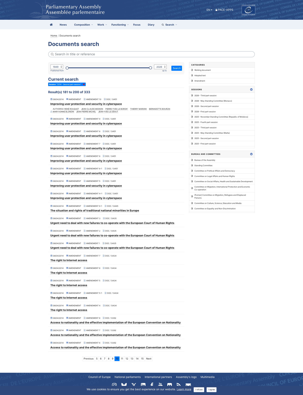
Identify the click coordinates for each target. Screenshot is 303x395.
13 (132, 358)
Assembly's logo (186, 377)
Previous (89, 358)
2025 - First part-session (205, 143)
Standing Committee (203, 165)
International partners (158, 377)
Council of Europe (99, 377)
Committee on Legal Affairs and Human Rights (214, 176)
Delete (83, 84)
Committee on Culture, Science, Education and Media (217, 203)
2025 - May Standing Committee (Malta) (212, 133)
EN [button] (208, 9)
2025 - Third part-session (205, 127)
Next (148, 358)
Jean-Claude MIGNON (92, 109)
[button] (251, 89)
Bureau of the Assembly (204, 160)
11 (122, 358)
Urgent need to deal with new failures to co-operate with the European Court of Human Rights (112, 223)
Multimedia (208, 377)
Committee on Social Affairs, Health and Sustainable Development (223, 181)
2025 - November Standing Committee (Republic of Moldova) (221, 117)
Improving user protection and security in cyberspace (86, 104)
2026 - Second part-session (206, 106)
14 (137, 358)
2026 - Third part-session (205, 95)
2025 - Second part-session (206, 138)
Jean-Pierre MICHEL (86, 111)
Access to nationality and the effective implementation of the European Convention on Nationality (115, 322)
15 (142, 358)
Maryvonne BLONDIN (63, 111)
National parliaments (128, 377)
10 (117, 358)
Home (53, 35)
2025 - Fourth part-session (206, 122)
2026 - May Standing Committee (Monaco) (213, 101)
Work (100, 24)
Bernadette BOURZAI (159, 109)
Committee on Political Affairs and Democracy (214, 171)
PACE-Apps (225, 9)
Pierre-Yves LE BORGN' (116, 109)
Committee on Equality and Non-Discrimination (215, 208)
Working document (202, 70)
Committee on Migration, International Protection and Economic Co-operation (222, 188)
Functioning (118, 24)
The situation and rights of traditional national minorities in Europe (94, 210)
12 (127, 358)
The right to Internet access (68, 260)
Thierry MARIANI (138, 109)
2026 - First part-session (205, 111)
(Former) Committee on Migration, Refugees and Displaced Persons (220, 196)
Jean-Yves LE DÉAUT (108, 111)
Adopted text (200, 75)
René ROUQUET (71, 109)
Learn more (184, 389)
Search (169, 24)
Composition (82, 24)
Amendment (199, 81)
